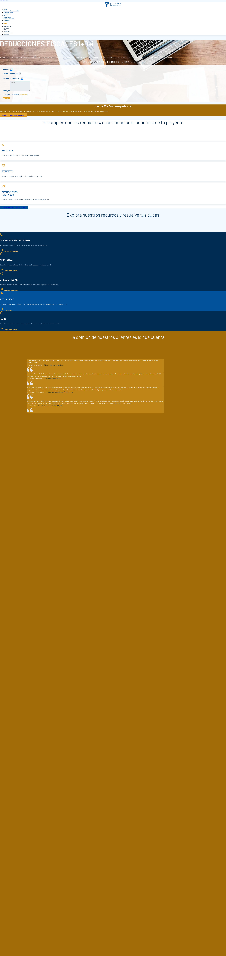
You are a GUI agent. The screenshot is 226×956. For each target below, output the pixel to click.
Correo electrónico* (11, 73)
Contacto (7, 20)
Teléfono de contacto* (12, 78)
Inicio (5, 9)
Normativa (7, 14)
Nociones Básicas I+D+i (11, 11)
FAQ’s (5, 16)
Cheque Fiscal (8, 12)
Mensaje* (6, 90)
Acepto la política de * (16, 95)
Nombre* (6, 69)
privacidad (23, 95)
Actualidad (7, 17)
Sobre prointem (9, 19)
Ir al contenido (4, 0)
